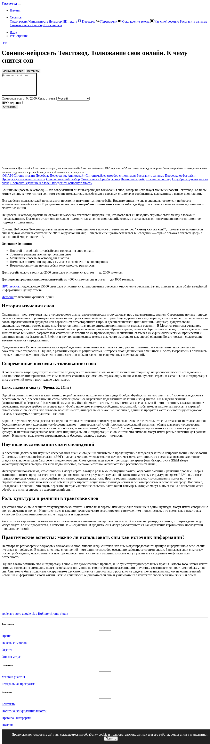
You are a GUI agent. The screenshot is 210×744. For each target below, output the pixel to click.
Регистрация (18, 36)
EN (5, 43)
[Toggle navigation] (19, 4)
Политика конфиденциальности (24, 711)
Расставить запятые (193, 21)
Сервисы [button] (16, 17)
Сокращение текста (136, 21)
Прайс (6, 636)
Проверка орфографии (180, 175)
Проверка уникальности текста (23, 179)
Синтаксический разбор (27, 25)
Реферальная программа (18, 684)
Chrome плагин (24, 175)
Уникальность (38, 21)
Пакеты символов (14, 642)
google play (30, 613)
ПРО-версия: (11, 286)
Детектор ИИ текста (63, 21)
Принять (111, 738)
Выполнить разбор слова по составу (146, 179)
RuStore (43, 613)
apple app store (12, 613)
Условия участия (13, 677)
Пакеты (15, 10)
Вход (13, 32)
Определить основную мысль (71, 183)
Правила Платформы (16, 718)
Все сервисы (53, 25)
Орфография (19, 21)
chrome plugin (58, 613)
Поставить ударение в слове (30, 183)
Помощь (7, 725)
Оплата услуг (11, 656)
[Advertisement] (105, 137)
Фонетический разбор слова (100, 179)
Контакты (8, 704)
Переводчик (109, 21)
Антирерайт (76, 175)
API (10, 175)
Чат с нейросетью (167, 21)
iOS (4, 175)
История (8, 297)
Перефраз (89, 21)
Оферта (7, 649)
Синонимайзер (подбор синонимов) (111, 175)
